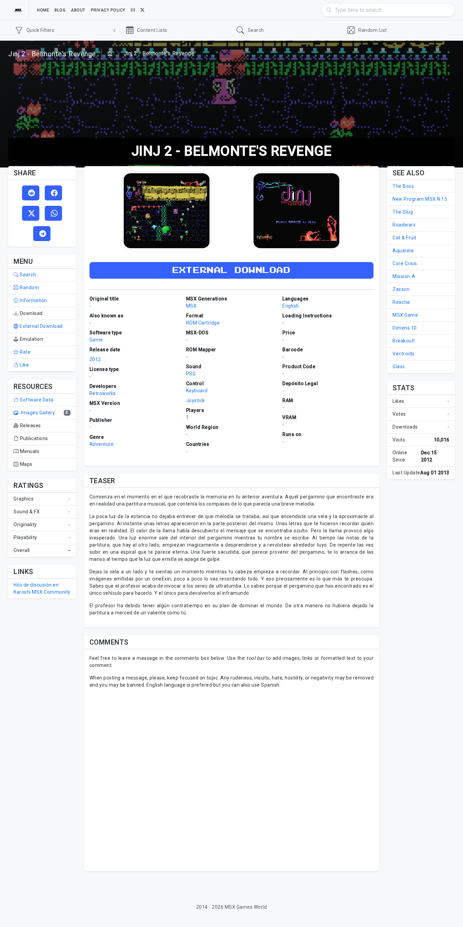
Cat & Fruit (404, 237)
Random (29, 287)
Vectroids (403, 353)
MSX (191, 306)
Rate (25, 352)
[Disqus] (231, 779)
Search (27, 274)
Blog (60, 10)
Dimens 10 (404, 328)
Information (33, 300)
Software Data (36, 399)
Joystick (195, 400)
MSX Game (405, 315)
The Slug (402, 212)
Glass (398, 366)
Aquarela (403, 250)
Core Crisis (404, 263)
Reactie (401, 302)
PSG (191, 373)
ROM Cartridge (203, 323)
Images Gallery (37, 412)
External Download (41, 326)
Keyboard (197, 390)
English (290, 306)
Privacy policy (108, 10)
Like (24, 365)
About (78, 10)
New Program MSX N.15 (419, 199)
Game (96, 339)
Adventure (101, 444)
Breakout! (403, 340)
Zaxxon (400, 289)
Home (43, 10)
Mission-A (404, 276)
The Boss (403, 186)
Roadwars (404, 225)
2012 (95, 359)
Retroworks (102, 393)
